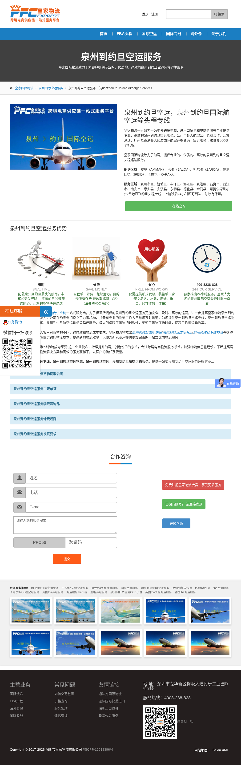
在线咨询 (178, 206)
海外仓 (196, 34)
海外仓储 (16, 708)
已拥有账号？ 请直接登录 (183, 504)
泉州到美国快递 (182, 588)
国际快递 (16, 694)
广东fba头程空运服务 (75, 588)
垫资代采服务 (108, 716)
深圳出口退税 (108, 708)
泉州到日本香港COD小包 (126, 592)
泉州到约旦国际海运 (177, 332)
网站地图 (201, 750)
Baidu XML (221, 750)
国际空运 (149, 34)
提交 (67, 559)
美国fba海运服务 (52, 592)
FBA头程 (124, 34)
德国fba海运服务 (185, 592)
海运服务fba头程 (76, 592)
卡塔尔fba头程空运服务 (24, 592)
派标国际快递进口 (112, 701)
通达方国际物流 (110, 694)
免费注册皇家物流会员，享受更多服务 (193, 485)
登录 (145, 14)
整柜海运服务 (98, 592)
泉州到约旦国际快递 (147, 332)
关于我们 (218, 34)
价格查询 (61, 701)
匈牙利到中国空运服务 (155, 588)
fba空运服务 (221, 588)
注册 (154, 14)
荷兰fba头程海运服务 (104, 588)
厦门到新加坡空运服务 (44, 588)
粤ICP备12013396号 (98, 749)
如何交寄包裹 (64, 694)
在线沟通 (176, 523)
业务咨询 (15, 322)
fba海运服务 (202, 588)
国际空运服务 (129, 588)
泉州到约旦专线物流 (208, 332)
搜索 (221, 14)
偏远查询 (61, 716)
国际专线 (173, 34)
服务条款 (61, 708)
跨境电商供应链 (54, 313)
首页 (103, 34)
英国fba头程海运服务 (158, 592)
